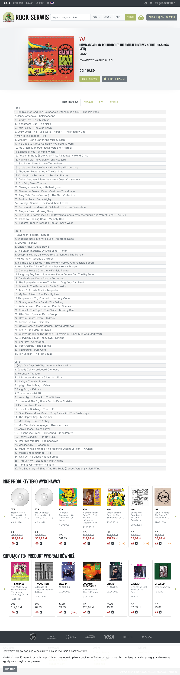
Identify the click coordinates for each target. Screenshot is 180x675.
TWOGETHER (42, 583)
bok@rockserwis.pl (164, 3)
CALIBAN (135, 583)
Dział (95, 17)
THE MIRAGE (17, 583)
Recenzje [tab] (114, 102)
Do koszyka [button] (91, 79)
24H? (118, 17)
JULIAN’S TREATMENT (89, 585)
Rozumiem (10, 669)
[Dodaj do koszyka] (13, 543)
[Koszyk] (141, 17)
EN (48, 3)
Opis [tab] (101, 102)
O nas (7, 3)
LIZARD (63, 583)
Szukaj (130, 17)
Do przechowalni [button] (115, 79)
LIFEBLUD (160, 583)
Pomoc (29, 3)
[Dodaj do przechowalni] (17, 543)
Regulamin (18, 3)
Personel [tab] (88, 102)
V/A (13, 509)
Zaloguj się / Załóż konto (162, 17)
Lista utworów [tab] (70, 102)
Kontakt (40, 3)
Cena (106, 17)
